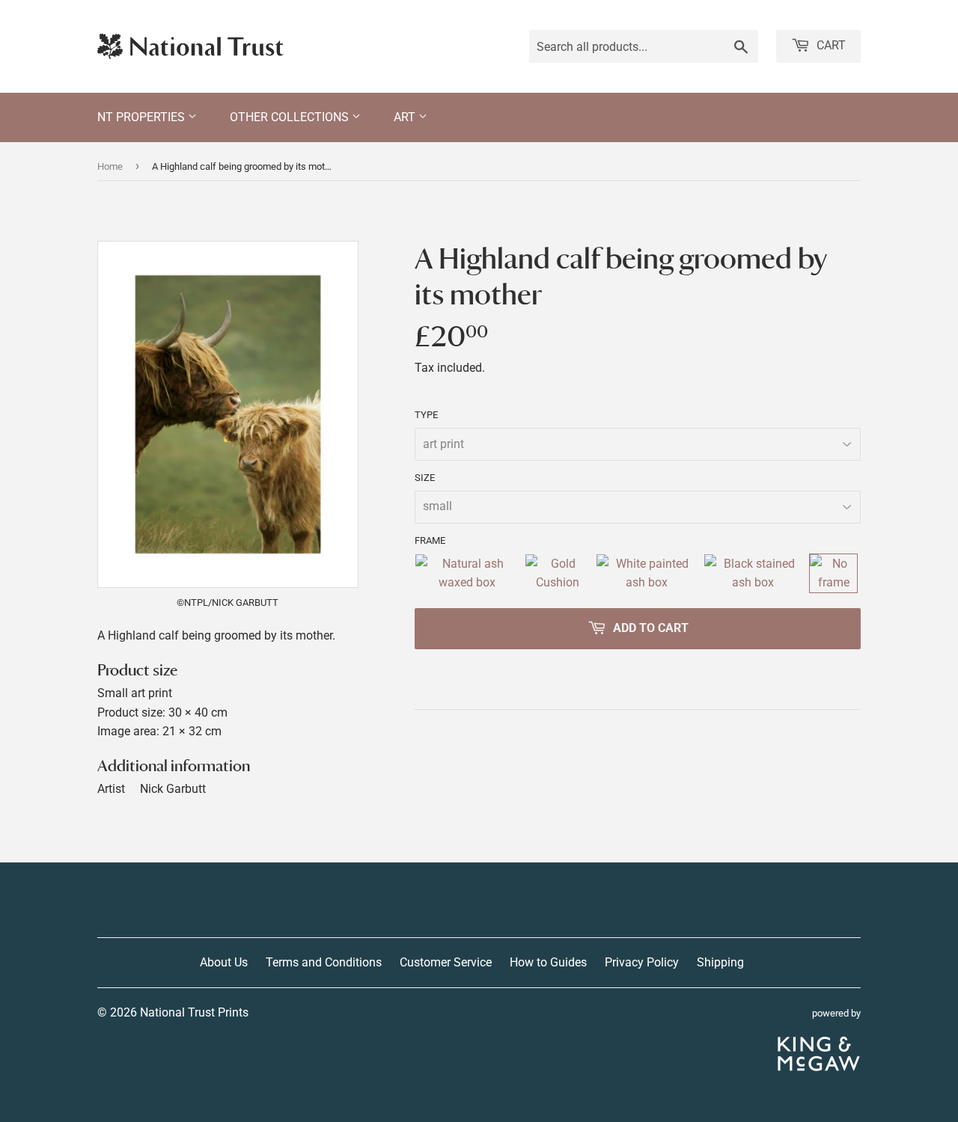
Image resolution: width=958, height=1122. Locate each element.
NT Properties (142, 117)
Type (426, 414)
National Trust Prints (194, 1012)
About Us (224, 962)
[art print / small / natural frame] (467, 573)
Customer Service (446, 962)
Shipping (720, 962)
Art (406, 117)
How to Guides (548, 962)
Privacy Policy (642, 962)
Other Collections (291, 117)
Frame (430, 540)
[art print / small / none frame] (833, 573)
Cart (830, 45)
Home (110, 166)
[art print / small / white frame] (646, 573)
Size (425, 477)
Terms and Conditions (324, 962)
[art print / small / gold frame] (557, 573)
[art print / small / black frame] (754, 573)
